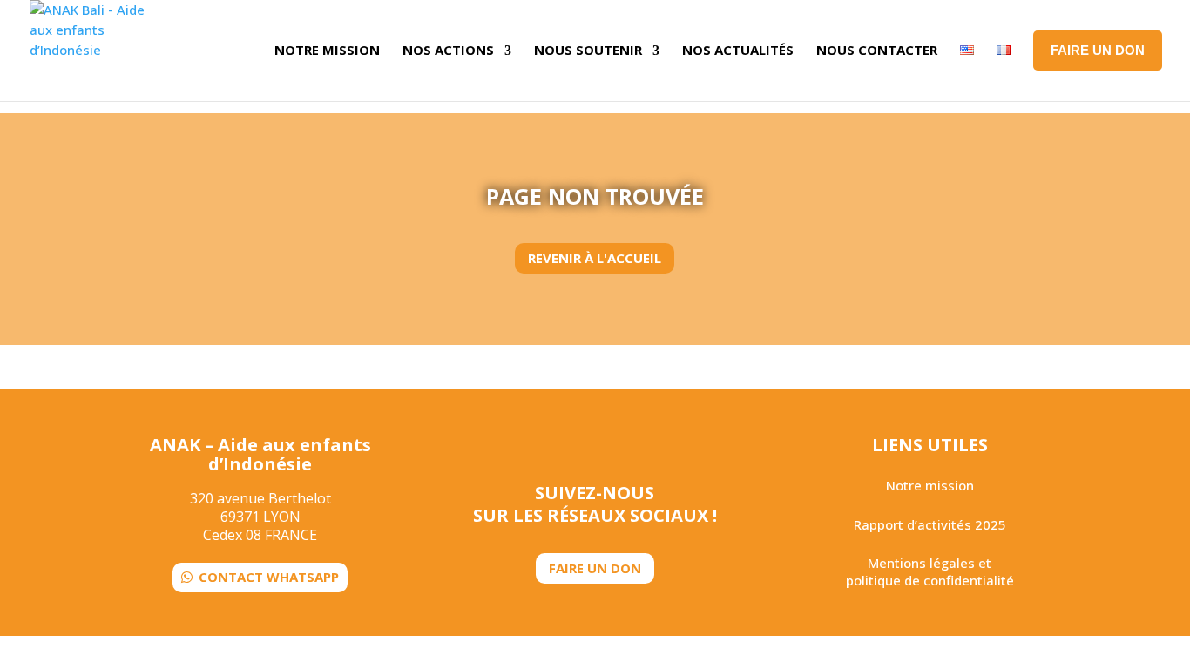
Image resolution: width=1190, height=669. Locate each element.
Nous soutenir (588, 49)
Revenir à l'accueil (594, 258)
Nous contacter (876, 49)
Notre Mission (327, 49)
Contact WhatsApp (269, 576)
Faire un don (595, 568)
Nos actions (448, 49)
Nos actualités (738, 49)
